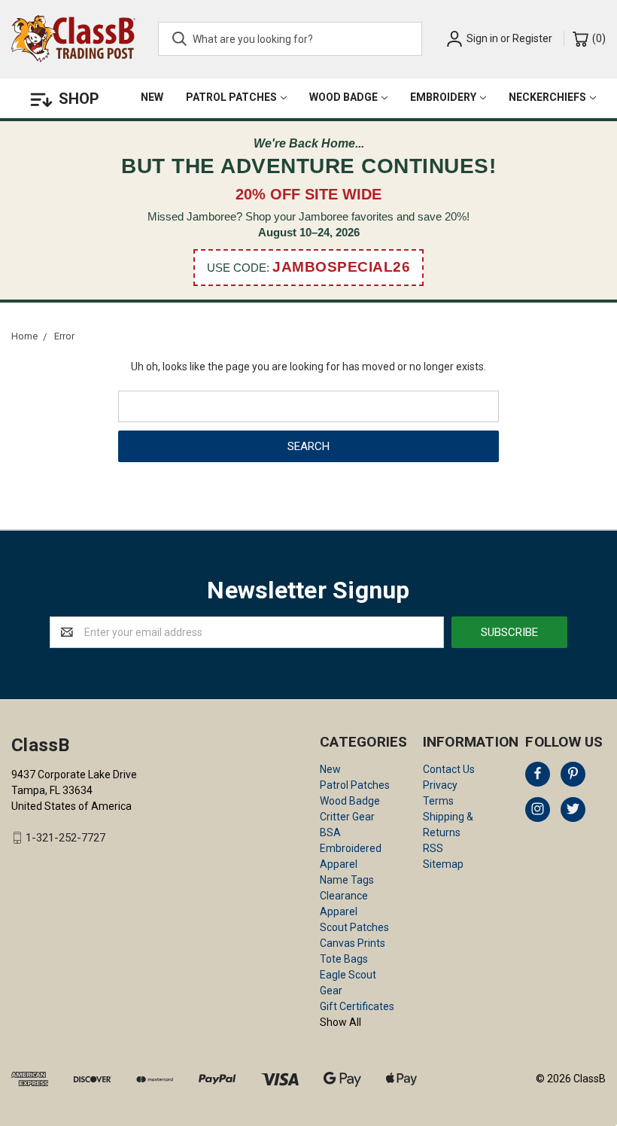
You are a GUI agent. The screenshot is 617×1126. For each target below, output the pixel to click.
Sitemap (443, 864)
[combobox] (290, 39)
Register (532, 38)
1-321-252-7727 (65, 837)
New (152, 97)
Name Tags (347, 880)
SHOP (79, 99)
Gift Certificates (357, 1006)
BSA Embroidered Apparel (350, 848)
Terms (438, 801)
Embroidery (443, 97)
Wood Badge (343, 97)
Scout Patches (354, 927)
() (598, 38)
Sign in (482, 38)
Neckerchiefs (547, 97)
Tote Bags (344, 959)
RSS (433, 848)
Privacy (440, 785)
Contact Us (449, 769)
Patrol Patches (231, 97)
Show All (340, 1022)
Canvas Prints (352, 943)
